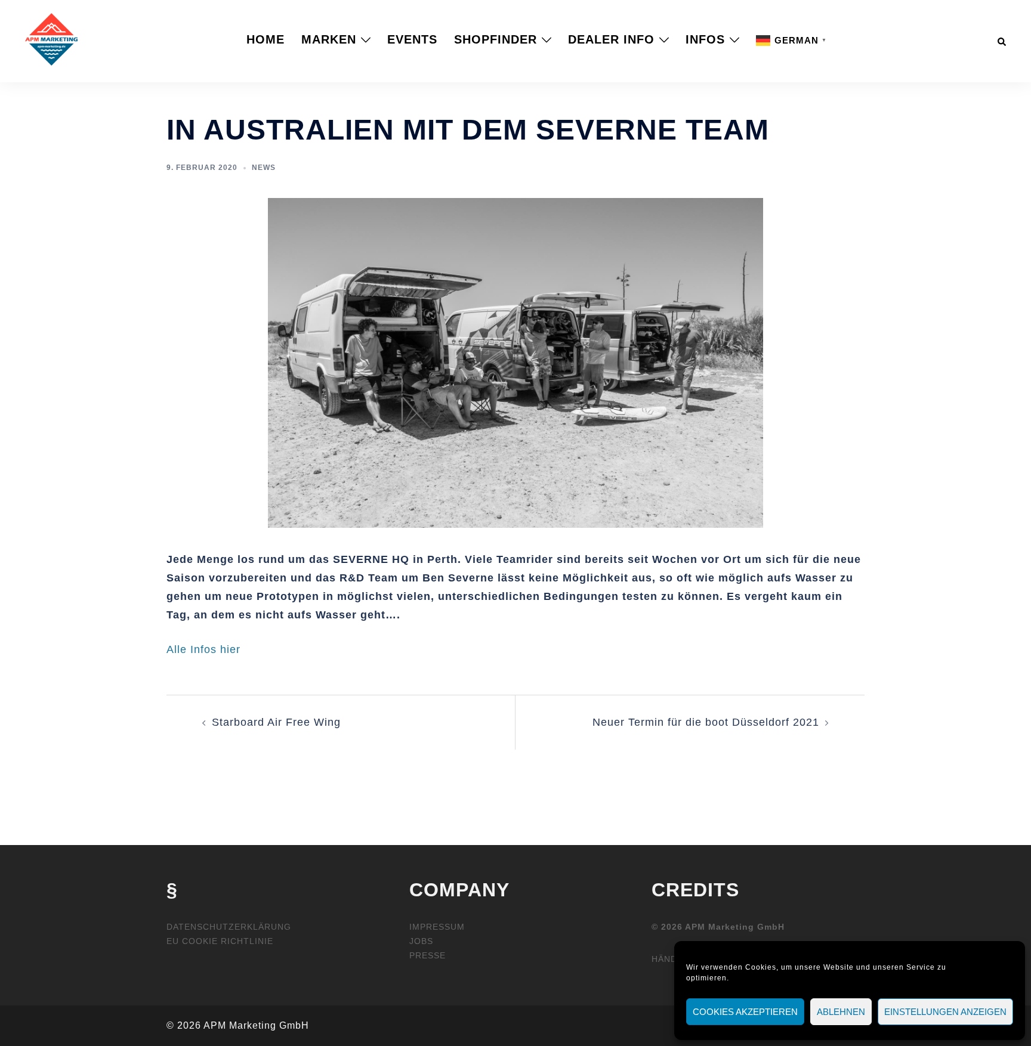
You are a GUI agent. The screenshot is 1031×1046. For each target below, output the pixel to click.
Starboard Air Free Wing (276, 722)
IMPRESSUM (437, 927)
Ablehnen (841, 1012)
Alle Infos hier (203, 649)
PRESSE (427, 955)
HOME (265, 39)
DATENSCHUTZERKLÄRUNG (228, 927)
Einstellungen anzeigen (945, 1012)
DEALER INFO (611, 39)
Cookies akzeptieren (745, 1012)
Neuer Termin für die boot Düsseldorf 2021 (705, 722)
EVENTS (412, 39)
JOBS (421, 941)
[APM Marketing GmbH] (51, 39)
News (264, 167)
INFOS (705, 39)
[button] (1002, 39)
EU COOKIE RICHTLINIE (219, 941)
